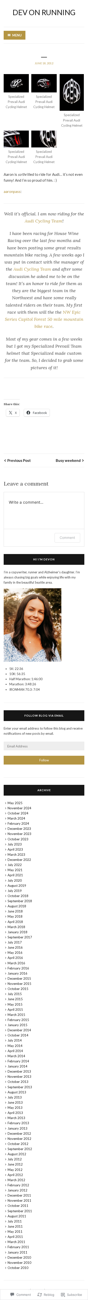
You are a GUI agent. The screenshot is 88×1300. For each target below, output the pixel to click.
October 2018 (18, 896)
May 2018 (15, 916)
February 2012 (18, 1185)
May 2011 (15, 1231)
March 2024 (16, 818)
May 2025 (15, 803)
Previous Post (19, 460)
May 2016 (15, 953)
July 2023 (15, 844)
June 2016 (15, 947)
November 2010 (19, 1263)
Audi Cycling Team (43, 221)
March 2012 (16, 1180)
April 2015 (15, 1009)
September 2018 (20, 901)
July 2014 (15, 1040)
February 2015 (18, 1020)
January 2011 (17, 1252)
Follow (44, 760)
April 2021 (15, 875)
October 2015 (18, 989)
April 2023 (15, 849)
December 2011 (19, 1195)
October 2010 (18, 1268)
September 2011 (20, 1211)
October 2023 (18, 839)
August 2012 (17, 1154)
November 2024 (19, 808)
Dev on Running (44, 12)
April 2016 (15, 958)
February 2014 (18, 1061)
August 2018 (17, 906)
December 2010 (19, 1257)
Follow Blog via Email (44, 715)
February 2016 (18, 968)
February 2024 (18, 823)
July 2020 (15, 880)
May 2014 (15, 1046)
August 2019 (17, 886)
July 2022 (15, 865)
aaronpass (12, 191)
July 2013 (15, 1097)
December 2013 (19, 1071)
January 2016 (17, 973)
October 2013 (18, 1082)
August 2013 (17, 1092)
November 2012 (19, 1139)
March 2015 (16, 1015)
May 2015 (15, 1004)
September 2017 (20, 937)
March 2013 (16, 1118)
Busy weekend (68, 460)
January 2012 (17, 1190)
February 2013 (18, 1123)
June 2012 (15, 1164)
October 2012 (18, 1144)
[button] (16, 92)
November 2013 (19, 1076)
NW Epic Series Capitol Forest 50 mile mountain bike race (44, 319)
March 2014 (16, 1056)
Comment (67, 537)
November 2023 (19, 834)
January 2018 (17, 932)
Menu (17, 35)
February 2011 (18, 1247)
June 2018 (15, 911)
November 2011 (19, 1200)
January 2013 (17, 1128)
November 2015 (19, 984)
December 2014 (19, 1030)
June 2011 (15, 1226)
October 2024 (18, 813)
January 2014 (17, 1066)
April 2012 (15, 1175)
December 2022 (19, 860)
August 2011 (17, 1216)
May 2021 (15, 870)
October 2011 (18, 1206)
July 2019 (15, 891)
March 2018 (16, 927)
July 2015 (15, 994)
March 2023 (16, 854)
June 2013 (15, 1102)
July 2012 (15, 1159)
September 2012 (20, 1149)
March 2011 (16, 1242)
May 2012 (15, 1170)
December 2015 (19, 978)
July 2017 (15, 942)
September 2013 (20, 1087)
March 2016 (16, 963)
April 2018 (15, 922)
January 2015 (17, 1025)
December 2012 (19, 1133)
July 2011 (15, 1221)
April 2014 (15, 1051)
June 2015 (15, 999)
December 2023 (19, 829)
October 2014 (18, 1035)
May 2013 (15, 1108)
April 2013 (15, 1113)
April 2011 (15, 1237)
